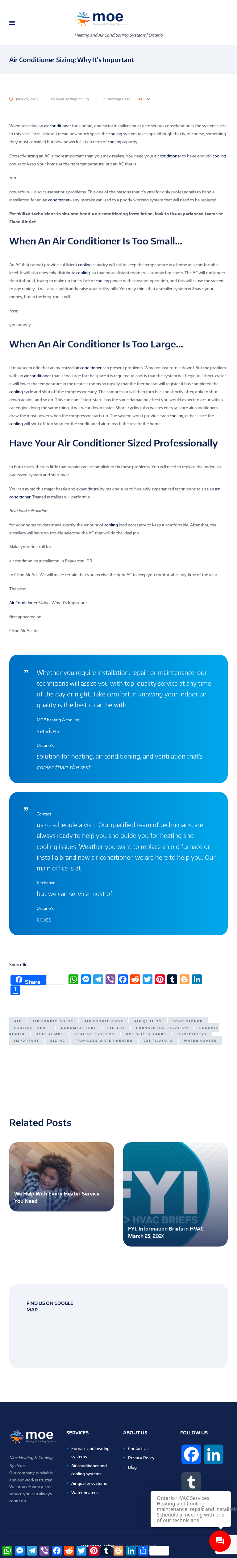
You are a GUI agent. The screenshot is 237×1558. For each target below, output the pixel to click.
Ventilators (158, 1040)
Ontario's (45, 745)
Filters (116, 1027)
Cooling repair (32, 1027)
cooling (115, 133)
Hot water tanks (146, 1034)
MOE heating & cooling (58, 719)
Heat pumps (50, 1034)
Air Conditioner (23, 602)
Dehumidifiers (79, 1027)
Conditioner (188, 1021)
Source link (19, 964)
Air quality (148, 1021)
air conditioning (52, 1021)
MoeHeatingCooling (72, 99)
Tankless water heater (104, 1040)
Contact (44, 813)
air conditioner (57, 125)
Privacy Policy (141, 1457)
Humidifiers (192, 1034)
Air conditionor (103, 1021)
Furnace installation (162, 1027)
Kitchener (46, 882)
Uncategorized (118, 99)
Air (18, 1021)
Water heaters (84, 1492)
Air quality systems (89, 1483)
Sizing (57, 1040)
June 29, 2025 (27, 99)
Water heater (200, 1040)
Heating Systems (94, 1034)
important (27, 1040)
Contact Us (138, 1448)
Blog (132, 1467)
